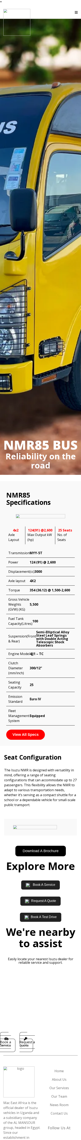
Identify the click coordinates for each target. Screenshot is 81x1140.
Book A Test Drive (44, 917)
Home (59, 1071)
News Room (59, 1105)
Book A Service (43, 884)
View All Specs (25, 735)
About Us (59, 1079)
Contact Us (59, 1113)
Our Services (59, 1088)
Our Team (59, 1096)
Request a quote (27, 1044)
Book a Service (5, 1044)
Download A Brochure (41, 851)
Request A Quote (43, 901)
